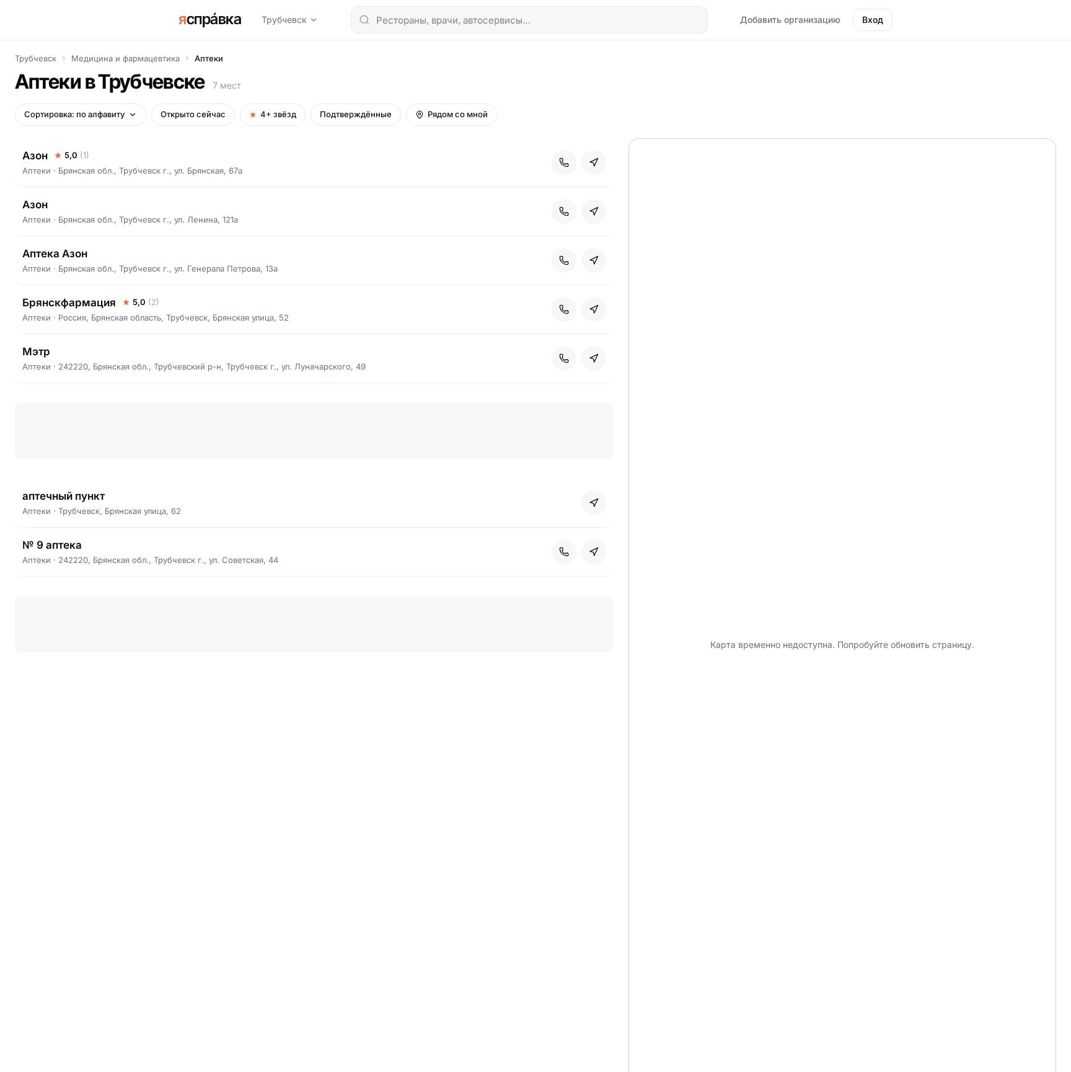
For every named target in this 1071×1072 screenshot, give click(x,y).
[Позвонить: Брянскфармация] (564, 309)
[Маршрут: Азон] (593, 162)
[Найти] (364, 20)
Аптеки (209, 58)
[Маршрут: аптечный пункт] (593, 502)
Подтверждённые (356, 114)
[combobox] (529, 19)
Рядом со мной (458, 114)
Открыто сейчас (193, 114)
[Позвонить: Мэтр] (564, 358)
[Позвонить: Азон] (564, 162)
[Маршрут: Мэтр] (593, 358)
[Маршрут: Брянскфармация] (593, 309)
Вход (872, 19)
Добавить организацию (790, 19)
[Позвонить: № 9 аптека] (564, 551)
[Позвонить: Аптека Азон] (564, 260)
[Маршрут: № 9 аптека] (593, 551)
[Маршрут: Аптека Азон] (593, 260)
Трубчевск (284, 19)
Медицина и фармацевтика (125, 58)
